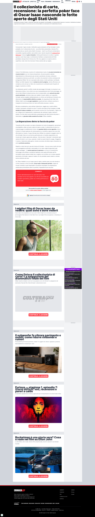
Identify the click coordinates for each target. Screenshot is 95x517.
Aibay (54, 503)
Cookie (72, 494)
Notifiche (62, 498)
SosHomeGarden (48, 503)
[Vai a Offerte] (77, 1)
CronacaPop (37, 503)
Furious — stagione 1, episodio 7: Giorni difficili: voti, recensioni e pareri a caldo (36, 389)
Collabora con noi (63, 496)
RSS (60, 494)
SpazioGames (31, 503)
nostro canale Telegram (36, 190)
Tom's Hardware (24, 503)
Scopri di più (47, 42)
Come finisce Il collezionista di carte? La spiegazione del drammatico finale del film (35, 276)
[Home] (17, 1)
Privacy (72, 492)
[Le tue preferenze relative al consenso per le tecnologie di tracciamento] (2, 515)
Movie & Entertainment (52, 44)
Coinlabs (57, 503)
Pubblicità (62, 492)
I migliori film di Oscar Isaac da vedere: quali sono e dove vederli (36, 209)
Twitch (78, 269)
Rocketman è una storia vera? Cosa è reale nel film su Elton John (38, 438)
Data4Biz (42, 503)
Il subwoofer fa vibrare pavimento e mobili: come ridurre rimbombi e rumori (38, 337)
